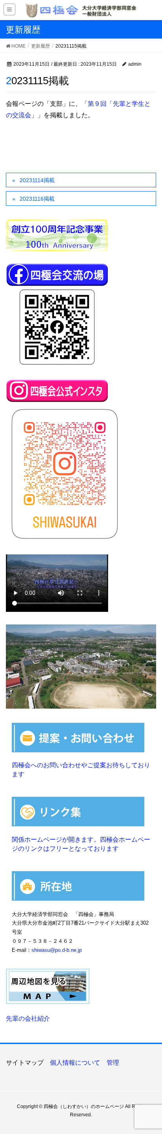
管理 (113, 1062)
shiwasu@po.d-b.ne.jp (56, 950)
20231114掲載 (37, 180)
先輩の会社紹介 (28, 1018)
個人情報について (75, 1062)
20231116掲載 (37, 199)
